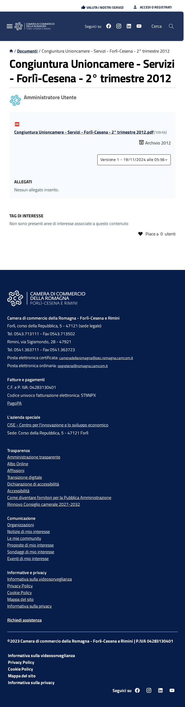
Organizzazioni (20, 525)
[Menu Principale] (10, 26)
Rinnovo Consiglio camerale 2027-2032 (43, 504)
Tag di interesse (26, 216)
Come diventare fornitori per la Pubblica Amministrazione (59, 497)
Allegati (23, 181)
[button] (102, 7)
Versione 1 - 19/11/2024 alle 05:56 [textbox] (132, 159)
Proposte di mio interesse (30, 545)
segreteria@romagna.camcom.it (83, 366)
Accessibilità (18, 490)
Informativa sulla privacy (29, 606)
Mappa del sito (20, 599)
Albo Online (17, 463)
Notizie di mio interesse (28, 531)
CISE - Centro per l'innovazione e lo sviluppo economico (57, 425)
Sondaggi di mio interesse (30, 552)
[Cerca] (171, 26)
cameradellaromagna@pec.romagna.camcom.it (96, 358)
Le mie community (24, 538)
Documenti (27, 51)
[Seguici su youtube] (139, 27)
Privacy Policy (20, 586)
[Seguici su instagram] (119, 27)
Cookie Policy (19, 592)
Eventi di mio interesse (28, 558)
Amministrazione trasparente (33, 457)
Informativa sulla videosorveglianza (39, 579)
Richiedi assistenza (24, 620)
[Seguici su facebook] (109, 27)
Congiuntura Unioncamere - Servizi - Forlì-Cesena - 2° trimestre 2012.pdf (83, 132)
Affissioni (15, 470)
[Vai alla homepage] (37, 26)
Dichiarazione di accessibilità (33, 484)
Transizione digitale (24, 477)
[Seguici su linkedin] (129, 27)
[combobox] (134, 159)
